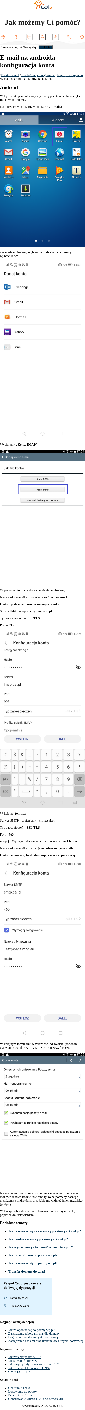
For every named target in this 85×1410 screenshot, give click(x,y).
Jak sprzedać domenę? (22, 1360)
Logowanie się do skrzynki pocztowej (33, 1337)
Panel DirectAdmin (20, 1395)
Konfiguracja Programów (38, 75)
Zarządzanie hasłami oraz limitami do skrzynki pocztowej (45, 1341)
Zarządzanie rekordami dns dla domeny (34, 1333)
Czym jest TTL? (19, 1371)
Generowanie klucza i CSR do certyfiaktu (35, 1399)
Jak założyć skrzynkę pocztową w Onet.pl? (38, 1239)
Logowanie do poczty (22, 1391)
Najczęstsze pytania (70, 75)
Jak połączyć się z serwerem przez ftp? (33, 1364)
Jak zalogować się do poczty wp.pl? (33, 1263)
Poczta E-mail (10, 75)
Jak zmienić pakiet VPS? (24, 1357)
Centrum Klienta (19, 1388)
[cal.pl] (42, 8)
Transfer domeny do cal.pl (26, 1271)
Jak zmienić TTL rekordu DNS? (29, 1368)
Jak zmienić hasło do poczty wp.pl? (32, 1255)
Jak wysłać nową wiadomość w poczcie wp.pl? (40, 1247)
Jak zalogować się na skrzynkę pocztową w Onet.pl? (44, 1231)
